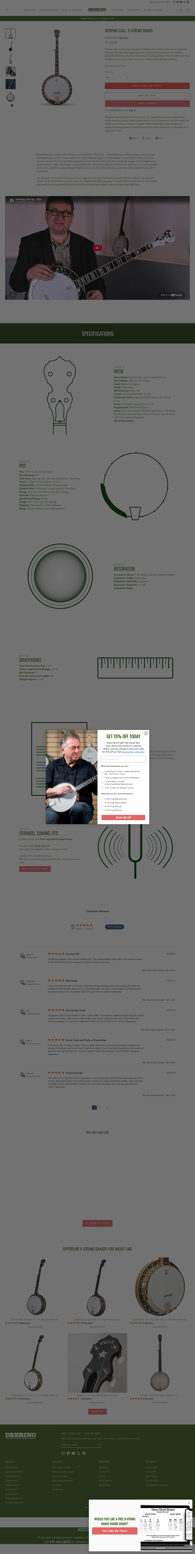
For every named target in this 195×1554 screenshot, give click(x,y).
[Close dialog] (146, 733)
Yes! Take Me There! (114, 1530)
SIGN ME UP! (123, 817)
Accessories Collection (133, 751)
